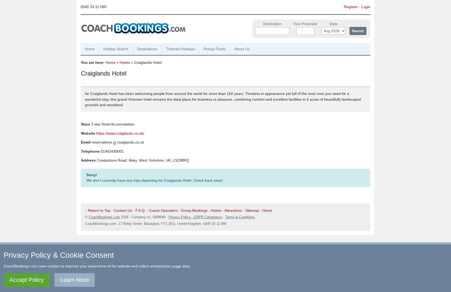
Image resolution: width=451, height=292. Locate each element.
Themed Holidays (180, 49)
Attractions (233, 210)
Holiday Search (115, 49)
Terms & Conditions (240, 217)
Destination (272, 24)
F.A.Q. (140, 210)
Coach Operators (163, 210)
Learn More (74, 280)
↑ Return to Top (97, 210)
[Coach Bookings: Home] (133, 27)
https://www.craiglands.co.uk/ (120, 133)
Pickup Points (215, 49)
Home (90, 49)
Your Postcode (305, 24)
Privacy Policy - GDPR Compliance (195, 217)
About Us (242, 49)
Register (351, 7)
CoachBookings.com (104, 217)
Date (333, 24)
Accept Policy (26, 280)
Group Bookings (194, 210)
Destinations (147, 49)
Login (365, 7)
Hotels (125, 62)
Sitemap (252, 210)
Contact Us (123, 210)
